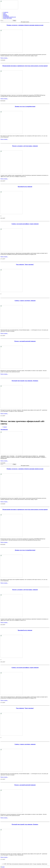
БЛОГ (4, 13)
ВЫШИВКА (6, 15)
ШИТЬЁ (5, 14)
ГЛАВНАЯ (5, 12)
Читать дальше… (4, 57)
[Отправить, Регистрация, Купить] (3, 866)
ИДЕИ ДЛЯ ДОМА (7, 18)
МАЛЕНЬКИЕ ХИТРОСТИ (9, 17)
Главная (5, 426)
